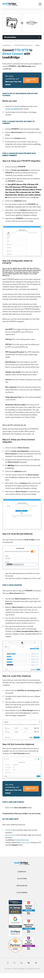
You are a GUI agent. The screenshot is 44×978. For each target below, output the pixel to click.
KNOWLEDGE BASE (22, 840)
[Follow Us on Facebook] (7, 963)
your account (25, 842)
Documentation (10, 37)
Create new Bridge (12, 109)
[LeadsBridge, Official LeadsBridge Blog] (10, 4)
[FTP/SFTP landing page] (12, 23)
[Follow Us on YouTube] (29, 963)
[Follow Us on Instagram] (14, 963)
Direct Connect (10, 835)
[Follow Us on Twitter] (36, 963)
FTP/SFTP (8, 830)
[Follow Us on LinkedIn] (21, 963)
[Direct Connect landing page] (32, 23)
